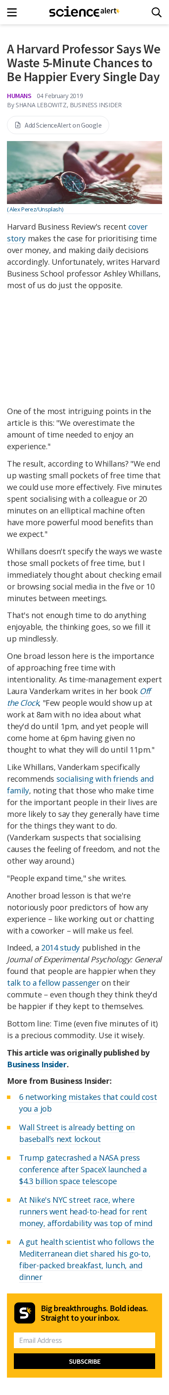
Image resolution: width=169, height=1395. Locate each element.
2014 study (60, 947)
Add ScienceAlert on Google (63, 125)
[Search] (156, 12)
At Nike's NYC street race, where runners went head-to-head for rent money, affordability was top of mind (86, 1211)
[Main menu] (14, 12)
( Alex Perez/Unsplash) (35, 209)
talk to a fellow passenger (53, 982)
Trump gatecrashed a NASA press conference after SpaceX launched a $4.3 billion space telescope (82, 1169)
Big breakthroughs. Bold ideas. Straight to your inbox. (94, 1313)
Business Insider (37, 1064)
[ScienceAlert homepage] (84, 12)
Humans (19, 95)
